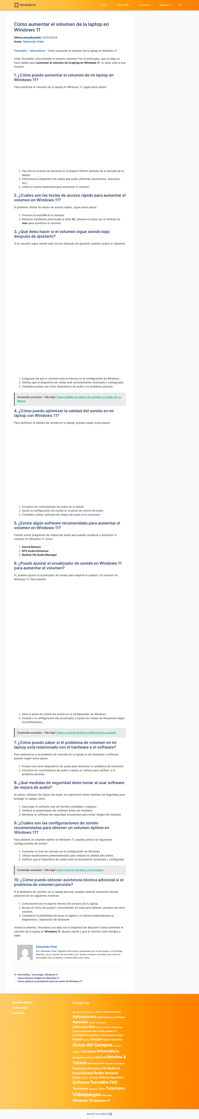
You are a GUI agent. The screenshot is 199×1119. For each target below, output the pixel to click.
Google (96, 1039)
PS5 (104, 1068)
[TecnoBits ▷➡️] (25, 5)
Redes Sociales (106, 1073)
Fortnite (78, 1039)
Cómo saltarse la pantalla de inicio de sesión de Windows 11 (50, 981)
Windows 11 (51, 974)
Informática (37, 50)
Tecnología (37, 974)
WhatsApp (107, 1095)
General (87, 1040)
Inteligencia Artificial (84, 1057)
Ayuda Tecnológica (97, 1023)
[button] (180, 5)
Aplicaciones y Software (111, 1017)
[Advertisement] (70, 115)
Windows (164, 5)
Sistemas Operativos (111, 1077)
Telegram (93, 1089)
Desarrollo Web (89, 1031)
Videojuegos (87, 1094)
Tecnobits (20, 50)
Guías (104, 5)
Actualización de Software (84, 1012)
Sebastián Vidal (33, 41)
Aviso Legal (20, 1007)
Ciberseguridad (84, 1027)
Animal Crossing (112, 1012)
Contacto (18, 1013)
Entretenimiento (93, 1035)
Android (99, 1012)
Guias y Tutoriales (112, 1039)
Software (81, 1082)
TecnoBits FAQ (103, 1082)
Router (77, 1077)
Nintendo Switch (96, 1063)
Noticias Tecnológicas (115, 1063)
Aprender (144, 5)
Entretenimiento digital (112, 1035)
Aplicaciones (85, 1016)
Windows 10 (83, 1100)
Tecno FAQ (123, 5)
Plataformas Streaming (87, 1068)
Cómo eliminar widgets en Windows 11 (38, 978)
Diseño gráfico (106, 1031)
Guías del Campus (92, 1045)
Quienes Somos (22, 1002)
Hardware (89, 1051)
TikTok (101, 1089)
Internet (101, 1057)
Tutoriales (115, 1088)
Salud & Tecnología (89, 1077)
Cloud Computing (103, 1027)
